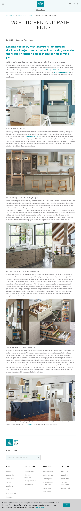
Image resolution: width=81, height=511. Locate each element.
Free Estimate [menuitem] (11, 493)
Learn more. (40, 507)
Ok (67, 505)
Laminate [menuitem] (9, 486)
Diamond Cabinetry (62, 72)
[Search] (38, 457)
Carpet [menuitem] (8, 482)
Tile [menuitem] (7, 490)
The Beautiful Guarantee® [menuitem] (48, 483)
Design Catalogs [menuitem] (30, 481)
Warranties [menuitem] (47, 488)
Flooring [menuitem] (9, 471)
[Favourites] (74, 4)
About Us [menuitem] (64, 471)
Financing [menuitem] (9, 497)
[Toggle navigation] (3, 4)
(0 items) (77, 4)
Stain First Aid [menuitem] (48, 475)
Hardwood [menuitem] (10, 479)
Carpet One (10, 15)
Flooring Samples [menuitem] (27, 476)
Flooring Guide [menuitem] (48, 479)
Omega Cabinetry (52, 70)
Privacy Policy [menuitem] (66, 488)
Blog (30, 15)
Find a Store (40, 10)
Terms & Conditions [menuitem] (65, 483)
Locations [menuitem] (64, 475)
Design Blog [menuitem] (28, 484)
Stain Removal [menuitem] (48, 471)
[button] (70, 4)
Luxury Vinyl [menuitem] (10, 475)
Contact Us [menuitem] (65, 479)
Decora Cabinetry (33, 136)
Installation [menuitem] (47, 492)
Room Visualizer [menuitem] (30, 471)
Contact (30, 424)
